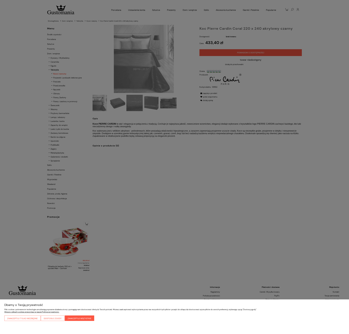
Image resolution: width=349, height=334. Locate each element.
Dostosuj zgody (52, 318)
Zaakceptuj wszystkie (79, 318)
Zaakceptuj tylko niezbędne (22, 318)
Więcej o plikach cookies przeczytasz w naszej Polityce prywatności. (31, 312)
